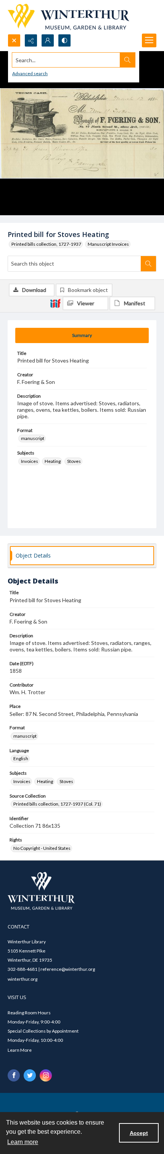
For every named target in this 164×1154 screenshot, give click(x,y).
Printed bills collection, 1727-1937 (46, 244)
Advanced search (30, 73)
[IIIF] (55, 303)
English (20, 758)
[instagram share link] (46, 1075)
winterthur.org (22, 979)
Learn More (20, 1050)
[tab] (82, 335)
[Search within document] (148, 263)
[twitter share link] (30, 1075)
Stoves (74, 461)
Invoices (29, 461)
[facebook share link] (14, 1075)
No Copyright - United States (42, 848)
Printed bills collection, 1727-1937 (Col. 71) (57, 804)
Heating (53, 461)
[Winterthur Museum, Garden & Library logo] (68, 17)
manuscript (32, 438)
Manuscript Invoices (108, 244)
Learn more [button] (22, 1142)
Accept (139, 1133)
